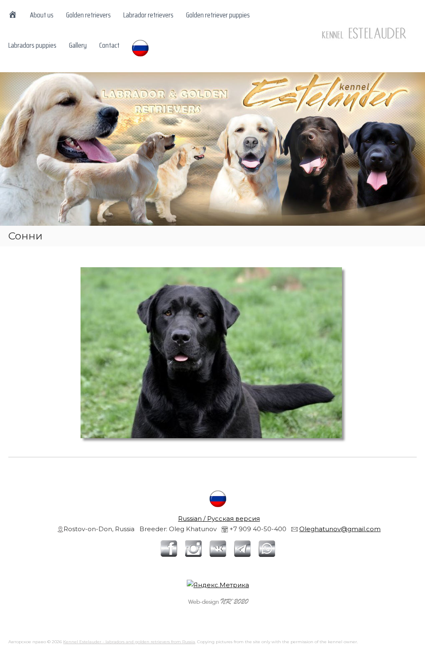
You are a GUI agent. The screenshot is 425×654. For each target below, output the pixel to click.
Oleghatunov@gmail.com (340, 529)
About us (42, 15)
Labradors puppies (32, 45)
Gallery (78, 45)
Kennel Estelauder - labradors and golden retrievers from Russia (129, 641)
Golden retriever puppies (218, 15)
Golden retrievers (88, 15)
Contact (109, 45)
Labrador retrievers (148, 15)
